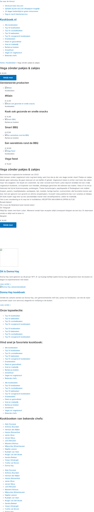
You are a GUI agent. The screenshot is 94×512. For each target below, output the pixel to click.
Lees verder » (5, 284)
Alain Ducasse (10, 424)
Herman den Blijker (12, 430)
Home (2, 63)
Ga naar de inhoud (7, 1)
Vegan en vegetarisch (13, 53)
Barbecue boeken (12, 47)
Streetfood (9, 50)
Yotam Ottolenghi (11, 460)
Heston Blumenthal (12, 432)
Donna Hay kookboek (12, 292)
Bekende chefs (11, 55)
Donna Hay (9, 466)
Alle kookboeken (11, 25)
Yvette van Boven (12, 463)
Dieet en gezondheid (13, 42)
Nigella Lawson (11, 449)
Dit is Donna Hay (9, 271)
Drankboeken (10, 39)
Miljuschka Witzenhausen (15, 446)
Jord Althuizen (10, 441)
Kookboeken (11, 63)
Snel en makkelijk (11, 44)
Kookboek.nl (8, 19)
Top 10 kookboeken (12, 28)
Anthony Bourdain (12, 427)
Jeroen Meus (10, 438)
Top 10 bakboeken (12, 33)
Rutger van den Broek (13, 455)
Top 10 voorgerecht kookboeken (17, 36)
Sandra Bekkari (11, 457)
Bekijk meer (8, 78)
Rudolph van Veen (12, 452)
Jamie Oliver (10, 435)
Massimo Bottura (11, 443)
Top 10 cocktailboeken (14, 31)
